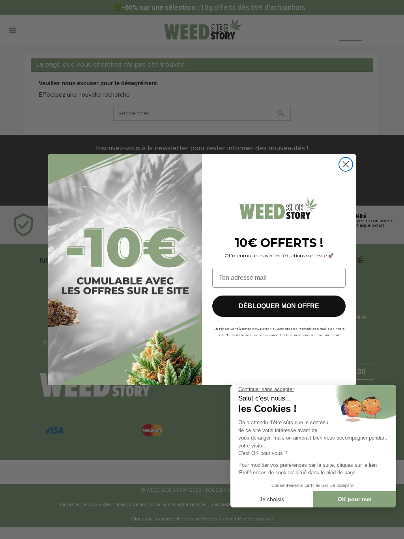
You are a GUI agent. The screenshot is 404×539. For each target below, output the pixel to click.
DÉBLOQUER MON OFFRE (279, 306)
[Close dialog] (346, 164)
